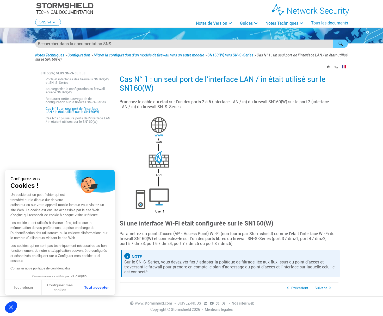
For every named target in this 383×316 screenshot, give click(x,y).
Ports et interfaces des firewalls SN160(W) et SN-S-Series (77, 81)
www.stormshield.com (154, 303)
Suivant (320, 288)
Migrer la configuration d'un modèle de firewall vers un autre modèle (149, 55)
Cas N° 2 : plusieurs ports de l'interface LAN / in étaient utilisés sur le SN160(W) (78, 120)
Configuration (78, 55)
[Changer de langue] (344, 67)
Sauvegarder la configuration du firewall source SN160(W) (75, 90)
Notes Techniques (281, 23)
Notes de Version (211, 23)
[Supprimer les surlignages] (336, 67)
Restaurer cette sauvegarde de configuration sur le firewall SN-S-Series (76, 100)
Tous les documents (329, 23)
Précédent (299, 288)
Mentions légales (219, 309)
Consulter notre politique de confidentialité (40, 268)
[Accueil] (328, 67)
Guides (246, 23)
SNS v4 (45, 22)
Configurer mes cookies (60, 287)
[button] (340, 44)
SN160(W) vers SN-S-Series (230, 55)
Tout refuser (23, 287)
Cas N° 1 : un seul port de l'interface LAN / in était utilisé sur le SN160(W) (72, 110)
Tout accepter (96, 287)
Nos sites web (243, 303)
